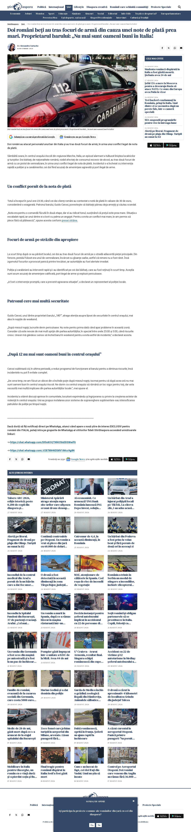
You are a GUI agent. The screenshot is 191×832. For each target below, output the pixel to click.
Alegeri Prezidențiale (101, 17)
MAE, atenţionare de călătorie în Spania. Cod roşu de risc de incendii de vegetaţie (88, 580)
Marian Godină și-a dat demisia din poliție (54, 691)
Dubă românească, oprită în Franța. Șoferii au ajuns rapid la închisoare (88, 733)
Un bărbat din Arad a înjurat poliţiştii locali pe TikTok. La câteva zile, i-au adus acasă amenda (121, 503)
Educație (63, 13)
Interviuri (121, 17)
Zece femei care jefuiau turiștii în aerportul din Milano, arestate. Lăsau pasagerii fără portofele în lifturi (55, 733)
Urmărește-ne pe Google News (80, 136)
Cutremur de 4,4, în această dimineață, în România (87, 540)
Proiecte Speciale (161, 7)
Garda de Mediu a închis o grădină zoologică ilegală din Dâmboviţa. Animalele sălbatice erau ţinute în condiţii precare (88, 695)
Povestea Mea (50, 17)
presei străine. (70, 220)
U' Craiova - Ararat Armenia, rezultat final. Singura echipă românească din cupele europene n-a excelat (88, 656)
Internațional (56, 7)
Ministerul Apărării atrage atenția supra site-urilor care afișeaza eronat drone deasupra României (55, 503)
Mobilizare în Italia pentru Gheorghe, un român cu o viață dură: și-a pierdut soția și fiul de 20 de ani (21, 771)
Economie (15, 13)
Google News (78, 459)
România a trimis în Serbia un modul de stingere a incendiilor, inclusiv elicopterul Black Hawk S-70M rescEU (121, 580)
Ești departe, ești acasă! (73, 17)
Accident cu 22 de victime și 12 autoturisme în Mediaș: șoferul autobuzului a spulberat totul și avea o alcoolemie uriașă (122, 656)
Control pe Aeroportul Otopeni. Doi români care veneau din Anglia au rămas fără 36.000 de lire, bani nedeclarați (122, 771)
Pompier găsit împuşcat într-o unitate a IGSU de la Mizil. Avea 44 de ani (55, 655)
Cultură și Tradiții (139, 17)
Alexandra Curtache (29, 45)
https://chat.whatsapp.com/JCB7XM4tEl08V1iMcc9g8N (42, 450)
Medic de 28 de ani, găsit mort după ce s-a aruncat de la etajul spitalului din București (21, 733)
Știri (69, 7)
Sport (51, 13)
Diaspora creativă (97, 7)
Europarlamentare (171, 13)
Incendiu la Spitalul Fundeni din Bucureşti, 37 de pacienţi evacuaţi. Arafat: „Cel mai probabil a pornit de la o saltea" (22, 618)
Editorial (112, 13)
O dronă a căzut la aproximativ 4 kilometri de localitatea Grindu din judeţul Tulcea (122, 695)
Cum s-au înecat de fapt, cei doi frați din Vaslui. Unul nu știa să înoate (87, 771)
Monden (40, 13)
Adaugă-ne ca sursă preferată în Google (34, 136)
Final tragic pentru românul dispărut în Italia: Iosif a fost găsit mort (54, 771)
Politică (41, 7)
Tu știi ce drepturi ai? (146, 13)
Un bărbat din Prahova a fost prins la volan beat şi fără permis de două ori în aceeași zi (121, 541)
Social (100, 13)
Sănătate (76, 13)
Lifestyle (79, 7)
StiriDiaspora (12, 24)
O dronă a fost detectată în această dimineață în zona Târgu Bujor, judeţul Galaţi (53, 580)
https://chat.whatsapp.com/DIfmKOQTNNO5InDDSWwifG (43, 442)
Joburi (28, 13)
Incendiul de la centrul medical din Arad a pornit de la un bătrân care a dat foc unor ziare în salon (21, 580)
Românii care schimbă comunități (129, 7)
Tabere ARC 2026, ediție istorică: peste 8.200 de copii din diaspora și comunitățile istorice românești (20, 503)
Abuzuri (89, 13)
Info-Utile (126, 13)
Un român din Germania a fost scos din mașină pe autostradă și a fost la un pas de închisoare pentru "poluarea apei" (22, 656)
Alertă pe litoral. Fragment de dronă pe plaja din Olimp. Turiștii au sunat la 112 (21, 541)
